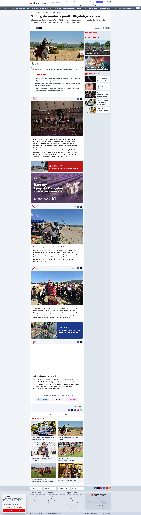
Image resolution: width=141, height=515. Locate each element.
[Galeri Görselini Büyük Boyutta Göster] (57, 118)
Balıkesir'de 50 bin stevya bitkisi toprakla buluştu (121, 8)
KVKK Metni (19, 507)
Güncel (73, 5)
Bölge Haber (97, 5)
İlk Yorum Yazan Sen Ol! (58, 495)
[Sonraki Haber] (139, 8)
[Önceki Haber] (137, 8)
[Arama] (108, 2)
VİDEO (86, 1)
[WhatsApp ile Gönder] (81, 490)
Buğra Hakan (39, 63)
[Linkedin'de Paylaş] (75, 490)
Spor (90, 5)
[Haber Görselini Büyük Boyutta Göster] (57, 46)
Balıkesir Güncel (41, 12)
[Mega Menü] (110, 2)
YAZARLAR (70, 1)
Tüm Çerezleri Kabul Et (14, 510)
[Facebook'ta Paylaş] (37, 28)
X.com (58, 479)
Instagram (72, 479)
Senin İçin (100, 1)
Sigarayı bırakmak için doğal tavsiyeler (57, 8)
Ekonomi (84, 5)
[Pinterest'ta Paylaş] (78, 490)
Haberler (33, 12)
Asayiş (79, 5)
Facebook (44, 479)
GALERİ (93, 1)
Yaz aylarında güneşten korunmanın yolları (26, 8)
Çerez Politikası (8, 507)
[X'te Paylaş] (40, 28)
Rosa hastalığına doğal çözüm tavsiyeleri (87, 8)
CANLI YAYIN (79, 1)
